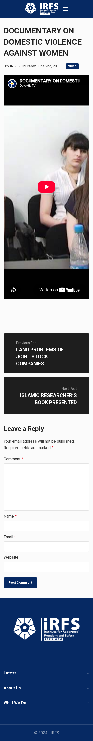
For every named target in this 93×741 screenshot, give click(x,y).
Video (72, 66)
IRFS (14, 66)
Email (10, 537)
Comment (13, 459)
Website (11, 557)
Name (10, 516)
